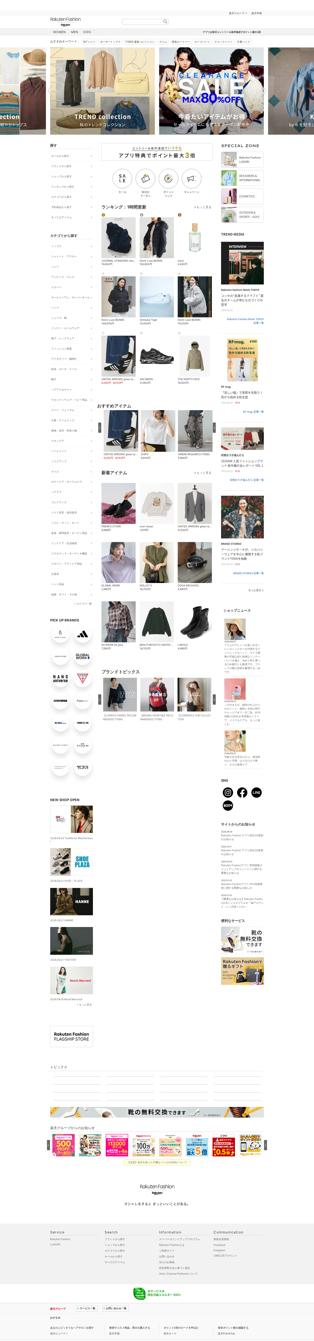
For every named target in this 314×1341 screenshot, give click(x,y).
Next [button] (264, 91)
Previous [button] (50, 91)
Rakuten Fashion (83, 22)
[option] (102, 91)
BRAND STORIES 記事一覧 (248, 573)
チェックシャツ (223, 41)
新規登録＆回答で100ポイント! (207, 13)
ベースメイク (59, 451)
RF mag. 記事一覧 (253, 412)
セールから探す (60, 155)
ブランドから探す (61, 166)
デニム (163, 41)
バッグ (55, 307)
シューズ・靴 (59, 317)
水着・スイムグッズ (62, 420)
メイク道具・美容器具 (64, 512)
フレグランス (59, 502)
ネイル (55, 471)
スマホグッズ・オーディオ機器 (69, 553)
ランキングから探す (62, 186)
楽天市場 (256, 13)
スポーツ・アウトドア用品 (66, 563)
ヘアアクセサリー (61, 389)
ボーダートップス (110, 41)
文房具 (55, 574)
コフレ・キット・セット (65, 522)
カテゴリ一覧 (84, 603)
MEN (74, 32)
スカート (56, 287)
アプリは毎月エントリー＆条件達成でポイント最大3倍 (232, 32)
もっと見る (85, 1004)
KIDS (87, 32)
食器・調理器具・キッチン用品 (69, 533)
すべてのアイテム (61, 217)
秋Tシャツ (89, 41)
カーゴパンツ (202, 41)
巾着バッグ (243, 41)
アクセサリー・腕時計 (64, 358)
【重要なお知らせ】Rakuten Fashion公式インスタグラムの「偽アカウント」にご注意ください (242, 902)
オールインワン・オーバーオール (70, 297)
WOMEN (59, 32)
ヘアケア (56, 492)
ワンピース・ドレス (62, 276)
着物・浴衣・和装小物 (64, 430)
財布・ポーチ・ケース (64, 369)
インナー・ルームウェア (65, 328)
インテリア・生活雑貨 (64, 543)
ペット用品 (57, 584)
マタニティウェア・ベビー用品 (69, 399)
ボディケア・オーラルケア (66, 481)
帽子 (53, 379)
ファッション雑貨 (61, 348)
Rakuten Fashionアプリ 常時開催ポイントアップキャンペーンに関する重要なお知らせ (241, 869)
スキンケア (57, 440)
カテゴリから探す (61, 196)
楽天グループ (236, 13)
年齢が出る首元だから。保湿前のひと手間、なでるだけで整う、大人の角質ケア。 (242, 760)
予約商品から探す (61, 207)
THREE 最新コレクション (140, 41)
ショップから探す (61, 176)
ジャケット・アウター (64, 256)
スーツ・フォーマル (62, 410)
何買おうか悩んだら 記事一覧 (247, 480)
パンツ (55, 266)
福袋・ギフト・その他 (64, 594)
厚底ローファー (181, 41)
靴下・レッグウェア (62, 338)
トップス (56, 246)
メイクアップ (59, 461)
